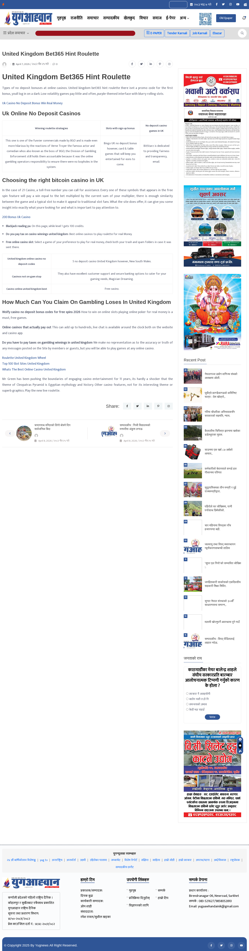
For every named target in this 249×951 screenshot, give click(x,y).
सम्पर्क (161, 890)
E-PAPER (156, 33)
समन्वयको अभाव (198, 704)
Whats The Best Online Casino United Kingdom (34, 369)
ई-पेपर (170, 18)
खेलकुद (129, 18)
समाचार (93, 18)
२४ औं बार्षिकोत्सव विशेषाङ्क (21, 860)
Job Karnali (200, 33)
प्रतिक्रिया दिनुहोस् (139, 898)
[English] (175, 4)
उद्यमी (83, 860)
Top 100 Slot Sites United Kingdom (26, 363)
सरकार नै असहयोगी (199, 693)
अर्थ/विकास (220, 860)
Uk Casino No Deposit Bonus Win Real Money (32, 103)
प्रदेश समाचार (16, 33)
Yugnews (41, 945)
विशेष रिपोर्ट (130, 860)
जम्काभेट (115, 860)
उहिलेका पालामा (98, 860)
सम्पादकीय (111, 18)
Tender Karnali (177, 33)
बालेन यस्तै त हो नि (199, 699)
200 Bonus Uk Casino (16, 217)
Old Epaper (226, 18)
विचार (143, 18)
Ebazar (217, 33)
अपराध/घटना (203, 860)
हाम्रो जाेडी (169, 860)
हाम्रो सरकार (185, 860)
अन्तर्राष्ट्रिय (57, 860)
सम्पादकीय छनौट (125, 867)
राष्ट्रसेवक (235, 860)
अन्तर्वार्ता (71, 860)
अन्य (183, 18)
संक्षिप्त (144, 860)
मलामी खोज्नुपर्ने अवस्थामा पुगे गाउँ (222, 621)
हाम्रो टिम (163, 898)
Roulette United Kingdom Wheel (24, 358)
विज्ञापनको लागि (139, 905)
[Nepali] (182, 4)
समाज (157, 18)
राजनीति (77, 18)
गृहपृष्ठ (61, 18)
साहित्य (156, 860)
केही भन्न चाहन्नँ (197, 709)
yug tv (44, 860)
